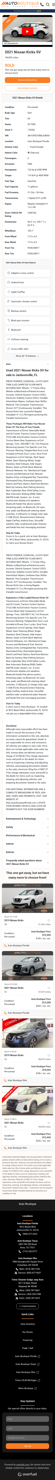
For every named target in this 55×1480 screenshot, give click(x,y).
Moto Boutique (25, 1388)
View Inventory (27, 1324)
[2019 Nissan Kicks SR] (27, 898)
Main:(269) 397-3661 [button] (29, 1290)
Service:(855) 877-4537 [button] (29, 1272)
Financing (27, 1340)
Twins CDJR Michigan (26, 1380)
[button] (42, 4)
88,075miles (44, 1059)
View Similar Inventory (27, 88)
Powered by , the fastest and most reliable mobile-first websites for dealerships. (27, 1466)
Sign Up (27, 1446)
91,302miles (44, 924)
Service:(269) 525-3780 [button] (29, 1294)
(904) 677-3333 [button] (30, 1234)
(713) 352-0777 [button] (30, 1251)
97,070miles (44, 992)
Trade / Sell (27, 1348)
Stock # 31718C (10, 917)
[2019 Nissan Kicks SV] (27, 1033)
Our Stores (27, 1332)
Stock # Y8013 (10, 1119)
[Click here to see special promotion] (27, 11)
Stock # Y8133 (10, 1052)
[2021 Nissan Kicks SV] (27, 965)
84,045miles (44, 1126)
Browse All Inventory (27, 80)
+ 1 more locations (27, 1306)
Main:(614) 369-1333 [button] (29, 1269)
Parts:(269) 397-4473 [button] (29, 1298)
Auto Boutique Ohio (25, 1372)
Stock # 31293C (10, 984)
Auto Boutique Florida (26, 1356)
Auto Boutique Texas (26, 1364)
